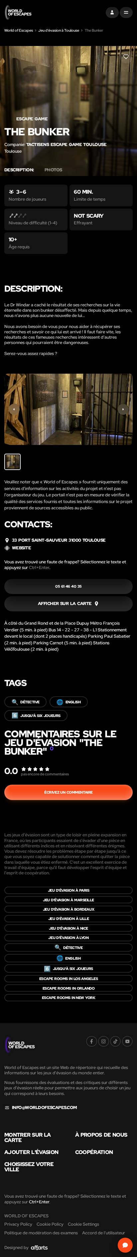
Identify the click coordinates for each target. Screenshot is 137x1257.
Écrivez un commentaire (68, 792)
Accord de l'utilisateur (103, 1233)
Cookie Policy (50, 1224)
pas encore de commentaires (45, 773)
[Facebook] (91, 1041)
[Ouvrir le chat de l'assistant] (125, 1245)
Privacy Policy (18, 1224)
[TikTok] (115, 1041)
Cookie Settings (83, 1224)
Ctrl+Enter (39, 567)
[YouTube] (127, 1041)
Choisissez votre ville (29, 1166)
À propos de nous (101, 1134)
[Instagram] (103, 1041)
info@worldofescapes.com (44, 1107)
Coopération (94, 1152)
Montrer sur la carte (27, 1137)
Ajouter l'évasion (31, 1152)
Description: (19, 170)
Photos (53, 170)
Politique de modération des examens (41, 1233)
